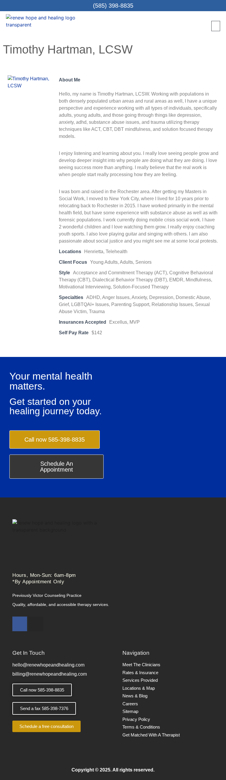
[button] (215, 26)
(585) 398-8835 (113, 5)
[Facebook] (19, 624)
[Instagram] (36, 624)
